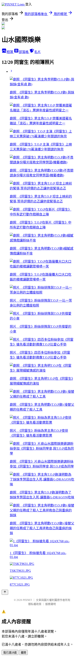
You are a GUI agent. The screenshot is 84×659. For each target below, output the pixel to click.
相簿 (10, 52)
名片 (37, 52)
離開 (23, 652)
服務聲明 (50, 604)
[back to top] (5, 592)
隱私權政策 (34, 604)
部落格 (24, 52)
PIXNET (27, 599)
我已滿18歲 (10, 652)
